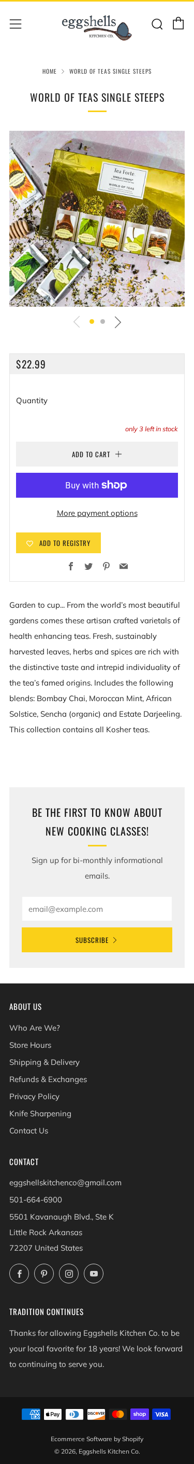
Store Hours (30, 1045)
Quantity (32, 400)
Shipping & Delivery (44, 1062)
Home (49, 71)
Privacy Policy (34, 1096)
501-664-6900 (35, 1200)
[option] (97, 219)
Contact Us (28, 1130)
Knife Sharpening (40, 1113)
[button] (91, 321)
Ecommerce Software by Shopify (97, 1439)
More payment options (97, 513)
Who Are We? (34, 1028)
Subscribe (92, 940)
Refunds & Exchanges (48, 1079)
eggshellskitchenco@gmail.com (65, 1182)
